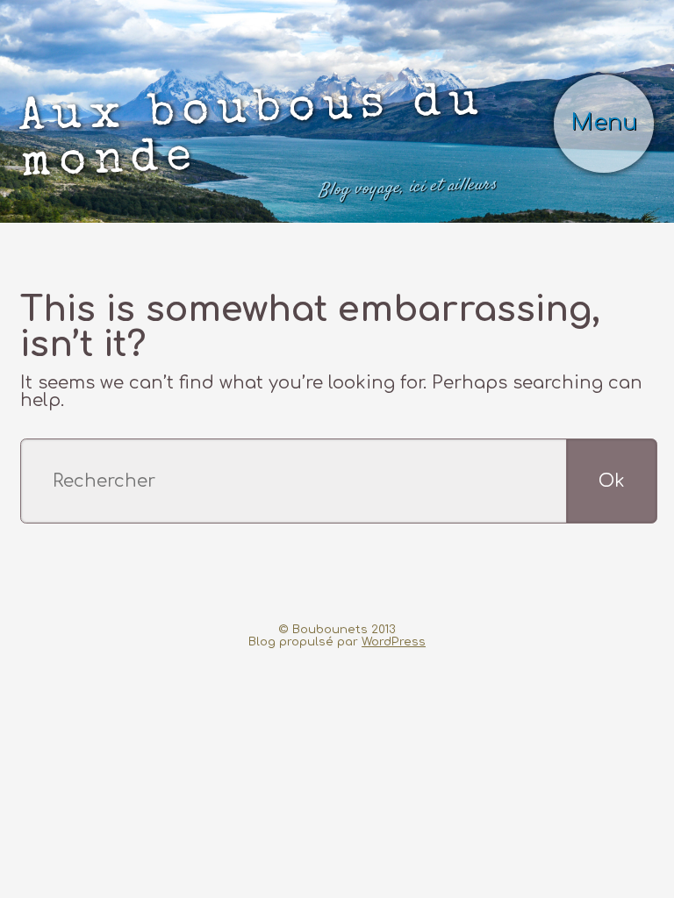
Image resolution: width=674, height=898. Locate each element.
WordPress (394, 641)
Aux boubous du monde (258, 141)
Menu (603, 122)
